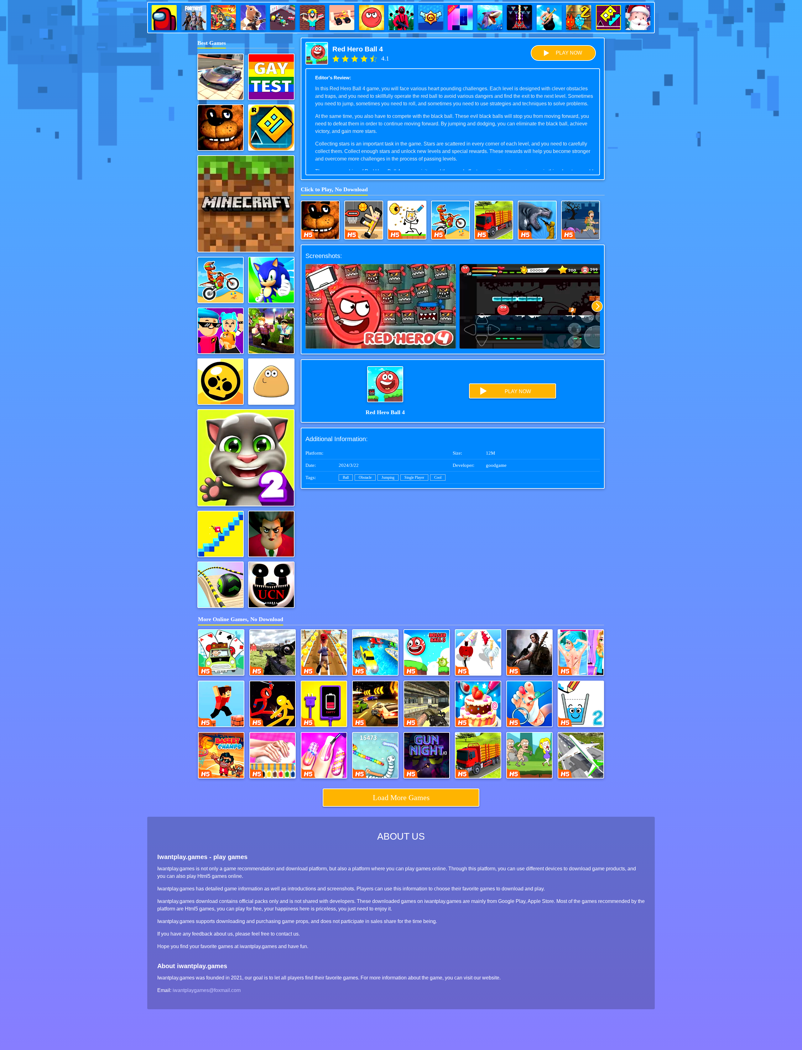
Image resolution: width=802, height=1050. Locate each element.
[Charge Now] (324, 704)
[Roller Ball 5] (427, 652)
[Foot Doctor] (529, 704)
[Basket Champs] (221, 755)
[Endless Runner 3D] (324, 652)
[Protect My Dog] (407, 220)
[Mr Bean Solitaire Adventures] (221, 652)
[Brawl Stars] (220, 381)
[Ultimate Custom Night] (271, 585)
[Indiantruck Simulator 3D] (493, 220)
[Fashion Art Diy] (272, 755)
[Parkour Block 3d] (221, 704)
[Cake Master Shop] (478, 704)
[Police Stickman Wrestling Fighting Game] (272, 704)
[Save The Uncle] (580, 220)
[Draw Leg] (220, 534)
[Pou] (271, 381)
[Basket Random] (363, 220)
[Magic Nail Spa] (324, 755)
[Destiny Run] (478, 652)
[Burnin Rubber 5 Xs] (375, 704)
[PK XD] (220, 331)
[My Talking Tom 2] (245, 457)
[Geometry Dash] (271, 127)
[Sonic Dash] (271, 280)
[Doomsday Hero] (529, 652)
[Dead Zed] (272, 652)
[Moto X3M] (220, 280)
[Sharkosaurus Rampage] (537, 220)
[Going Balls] (220, 585)
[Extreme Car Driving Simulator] (220, 77)
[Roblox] (271, 331)
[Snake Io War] (375, 755)
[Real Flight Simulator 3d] (581, 755)
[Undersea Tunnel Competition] (375, 652)
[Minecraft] (245, 203)
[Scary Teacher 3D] (271, 534)
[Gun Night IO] (427, 755)
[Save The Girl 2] (529, 755)
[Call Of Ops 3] (427, 704)
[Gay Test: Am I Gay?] (271, 77)
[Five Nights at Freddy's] (220, 127)
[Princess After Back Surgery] (581, 652)
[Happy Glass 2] (581, 704)
